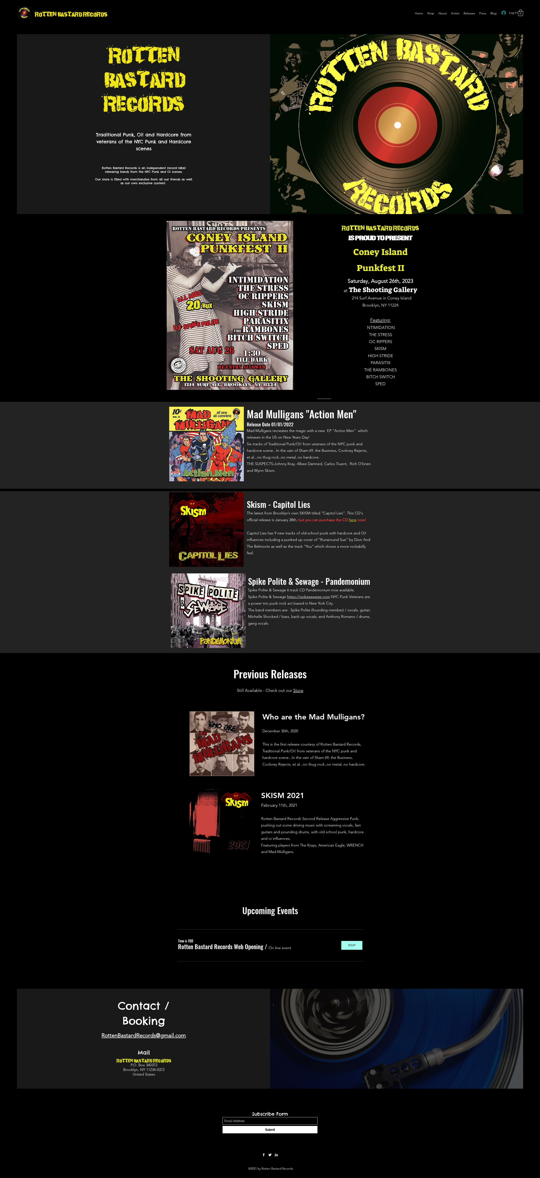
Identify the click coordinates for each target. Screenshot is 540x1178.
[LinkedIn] (276, 1155)
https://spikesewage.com (308, 596)
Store (298, 690)
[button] (520, 12)
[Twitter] (270, 1155)
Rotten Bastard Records (71, 14)
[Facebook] (264, 1155)
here (352, 520)
